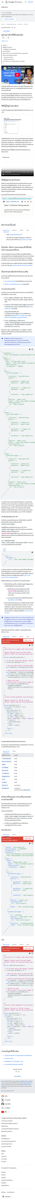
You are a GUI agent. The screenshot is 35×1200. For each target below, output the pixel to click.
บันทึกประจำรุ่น (4, 41)
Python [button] (21, 230)
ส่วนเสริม (20, 24)
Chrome (3, 1175)
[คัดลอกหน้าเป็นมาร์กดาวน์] (8, 37)
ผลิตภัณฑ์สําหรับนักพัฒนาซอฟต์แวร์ (9, 1123)
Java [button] (27, 230)
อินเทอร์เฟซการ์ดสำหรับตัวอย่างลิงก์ (14, 1064)
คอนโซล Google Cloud (6, 1144)
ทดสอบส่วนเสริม (9, 1058)
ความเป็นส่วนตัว (10, 1192)
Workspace (18, 2)
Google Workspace (11, 24)
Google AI (3, 1182)
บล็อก (2, 1153)
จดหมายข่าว (4, 1156)
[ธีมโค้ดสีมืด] (29, 349)
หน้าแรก (3, 24)
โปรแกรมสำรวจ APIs (6, 1146)
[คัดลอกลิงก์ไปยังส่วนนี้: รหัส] (5, 940)
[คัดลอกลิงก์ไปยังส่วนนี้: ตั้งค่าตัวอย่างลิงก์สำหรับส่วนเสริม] (29, 272)
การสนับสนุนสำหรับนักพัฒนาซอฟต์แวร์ (10, 1128)
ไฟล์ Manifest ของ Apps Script (19, 315)
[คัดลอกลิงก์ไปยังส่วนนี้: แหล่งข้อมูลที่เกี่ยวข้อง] (20, 1051)
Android (3, 1172)
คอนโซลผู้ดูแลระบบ (5, 1138)
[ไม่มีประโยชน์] (14, 27)
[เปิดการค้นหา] (26, 2)
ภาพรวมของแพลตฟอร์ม (7, 1121)
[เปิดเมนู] (2, 2)
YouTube (3, 1161)
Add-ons (4, 7)
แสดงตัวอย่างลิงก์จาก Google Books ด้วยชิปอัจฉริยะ (18, 1055)
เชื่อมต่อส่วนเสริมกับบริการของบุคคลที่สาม (21, 265)
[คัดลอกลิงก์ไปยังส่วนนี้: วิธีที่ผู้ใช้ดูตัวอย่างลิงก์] (20, 106)
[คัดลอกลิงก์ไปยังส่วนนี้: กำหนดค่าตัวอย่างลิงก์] (16, 289)
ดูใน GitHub (28, 640)
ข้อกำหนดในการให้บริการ (6, 1131)
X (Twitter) (4, 1159)
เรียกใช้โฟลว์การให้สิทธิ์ (14, 600)
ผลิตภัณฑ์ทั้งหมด (5, 1185)
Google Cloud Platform (7, 1180)
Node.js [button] (14, 230)
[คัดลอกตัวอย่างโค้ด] (32, 349)
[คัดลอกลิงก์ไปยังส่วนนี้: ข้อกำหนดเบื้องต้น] (17, 225)
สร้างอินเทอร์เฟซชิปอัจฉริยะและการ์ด (14, 284)
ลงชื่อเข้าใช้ (30, 2)
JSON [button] (4, 549)
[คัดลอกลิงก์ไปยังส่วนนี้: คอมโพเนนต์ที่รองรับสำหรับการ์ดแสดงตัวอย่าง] (27, 742)
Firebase (3, 1177)
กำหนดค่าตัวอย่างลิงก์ (10, 281)
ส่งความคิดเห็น (6, 31)
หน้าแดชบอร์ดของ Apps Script (8, 1141)
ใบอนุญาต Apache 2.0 (27, 1083)
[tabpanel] (17, 237)
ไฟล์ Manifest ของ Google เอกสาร (14, 1061)
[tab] (6, 230)
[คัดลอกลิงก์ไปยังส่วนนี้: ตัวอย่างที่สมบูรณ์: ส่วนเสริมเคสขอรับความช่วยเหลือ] (14, 800)
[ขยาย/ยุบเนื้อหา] (7, 45)
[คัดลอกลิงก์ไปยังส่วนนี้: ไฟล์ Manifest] (12, 830)
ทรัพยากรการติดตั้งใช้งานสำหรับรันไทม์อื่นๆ (16, 317)
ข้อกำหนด (3, 1192)
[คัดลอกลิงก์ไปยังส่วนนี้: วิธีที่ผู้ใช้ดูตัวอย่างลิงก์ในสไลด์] (21, 180)
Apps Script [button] (6, 230)
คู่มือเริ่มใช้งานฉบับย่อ (25, 239)
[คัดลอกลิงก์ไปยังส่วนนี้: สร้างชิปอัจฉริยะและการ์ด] (19, 517)
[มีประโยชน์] (12, 27)
